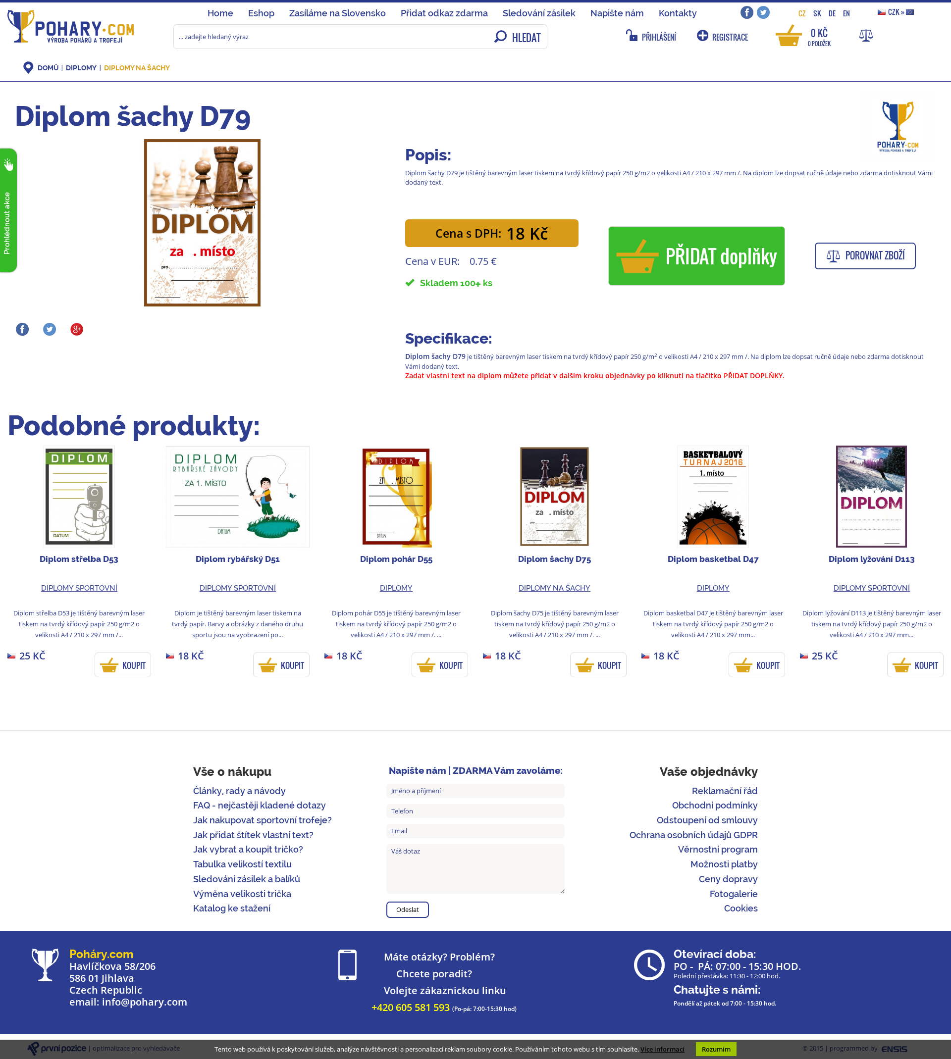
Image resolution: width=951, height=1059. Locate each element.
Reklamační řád (725, 791)
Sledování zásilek (539, 13)
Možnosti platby (724, 864)
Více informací (662, 1049)
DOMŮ (48, 68)
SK (817, 13)
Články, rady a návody (239, 791)
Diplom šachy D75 (554, 559)
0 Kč (819, 36)
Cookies (741, 908)
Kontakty (678, 13)
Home (220, 13)
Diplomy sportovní (79, 588)
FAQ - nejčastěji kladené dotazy (259, 805)
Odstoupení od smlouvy (707, 820)
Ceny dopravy (728, 879)
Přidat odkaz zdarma (444, 13)
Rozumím (716, 1049)
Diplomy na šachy (137, 68)
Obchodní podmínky (715, 805)
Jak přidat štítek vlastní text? (253, 835)
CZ (802, 13)
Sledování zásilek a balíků (246, 879)
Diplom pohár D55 (396, 559)
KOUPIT (134, 665)
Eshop (261, 13)
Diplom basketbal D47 (713, 559)
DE (832, 13)
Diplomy (81, 68)
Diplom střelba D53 (79, 559)
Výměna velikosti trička (242, 894)
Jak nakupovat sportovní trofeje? (262, 820)
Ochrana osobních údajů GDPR (694, 835)
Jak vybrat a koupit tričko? (248, 849)
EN (846, 13)
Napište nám (617, 13)
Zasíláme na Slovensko (337, 13)
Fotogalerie (734, 894)
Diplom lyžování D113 (872, 559)
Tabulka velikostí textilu (242, 864)
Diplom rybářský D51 (238, 559)
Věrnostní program (718, 849)
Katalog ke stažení (231, 908)
